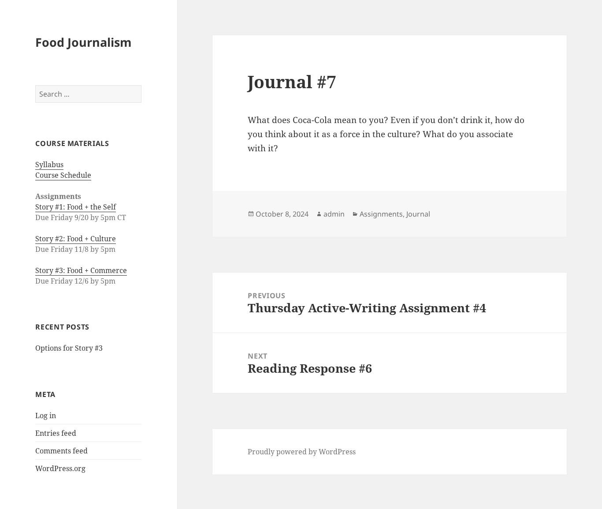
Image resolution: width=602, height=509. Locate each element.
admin (334, 214)
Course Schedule (63, 175)
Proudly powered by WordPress (302, 452)
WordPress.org (60, 468)
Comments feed (61, 451)
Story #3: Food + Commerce (81, 270)
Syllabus (49, 164)
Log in (45, 415)
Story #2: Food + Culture (75, 238)
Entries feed (55, 433)
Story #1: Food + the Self (75, 207)
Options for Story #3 (69, 348)
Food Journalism (83, 42)
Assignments (381, 214)
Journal (418, 214)
